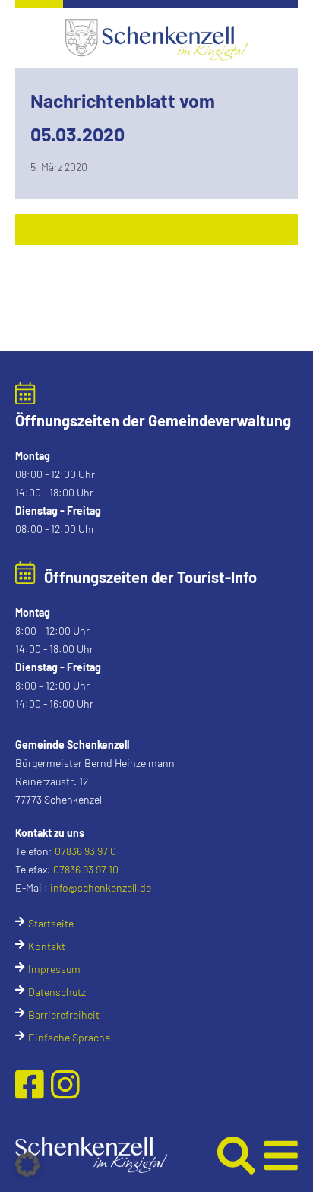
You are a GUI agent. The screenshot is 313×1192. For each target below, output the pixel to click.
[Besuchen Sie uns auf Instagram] (65, 1084)
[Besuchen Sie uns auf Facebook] (33, 1084)
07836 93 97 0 (85, 851)
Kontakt (46, 946)
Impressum (54, 968)
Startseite (51, 923)
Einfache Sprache (69, 1037)
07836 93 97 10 (86, 869)
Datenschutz (57, 991)
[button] (114, 1155)
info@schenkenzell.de (100, 887)
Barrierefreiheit (64, 1014)
